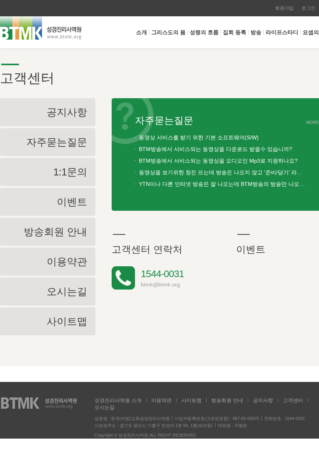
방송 (256, 32)
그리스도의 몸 (168, 32)
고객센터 (293, 400)
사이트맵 (191, 400)
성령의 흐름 (204, 32)
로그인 (308, 8)
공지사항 (263, 400)
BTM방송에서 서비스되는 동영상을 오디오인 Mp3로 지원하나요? (218, 161)
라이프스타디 (282, 32)
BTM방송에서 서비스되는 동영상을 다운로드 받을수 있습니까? (215, 149)
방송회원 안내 (227, 400)
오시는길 (105, 407)
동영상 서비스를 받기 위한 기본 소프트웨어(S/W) (199, 137)
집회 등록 (234, 32)
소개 (141, 32)
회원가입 (284, 8)
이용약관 (161, 400)
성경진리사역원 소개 (118, 400)
